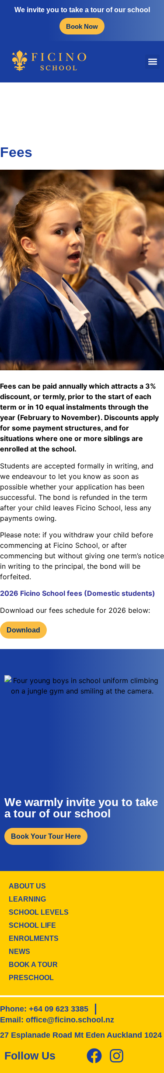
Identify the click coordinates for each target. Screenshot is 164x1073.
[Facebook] (94, 1055)
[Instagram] (116, 1055)
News (19, 951)
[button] (152, 62)
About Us (27, 886)
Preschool (31, 977)
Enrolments (34, 938)
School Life (32, 925)
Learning (27, 899)
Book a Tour (33, 964)
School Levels (39, 912)
